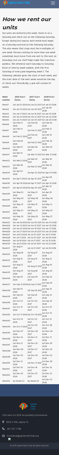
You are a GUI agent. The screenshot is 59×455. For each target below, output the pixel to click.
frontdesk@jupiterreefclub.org (23, 436)
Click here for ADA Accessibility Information (24, 415)
